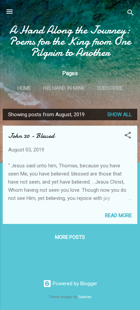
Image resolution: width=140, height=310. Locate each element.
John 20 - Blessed (31, 135)
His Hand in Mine (64, 88)
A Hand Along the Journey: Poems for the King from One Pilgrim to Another (70, 41)
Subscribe (110, 88)
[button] (128, 136)
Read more (118, 215)
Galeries (85, 297)
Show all (119, 114)
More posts (70, 237)
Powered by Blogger (74, 284)
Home (24, 88)
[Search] (130, 13)
